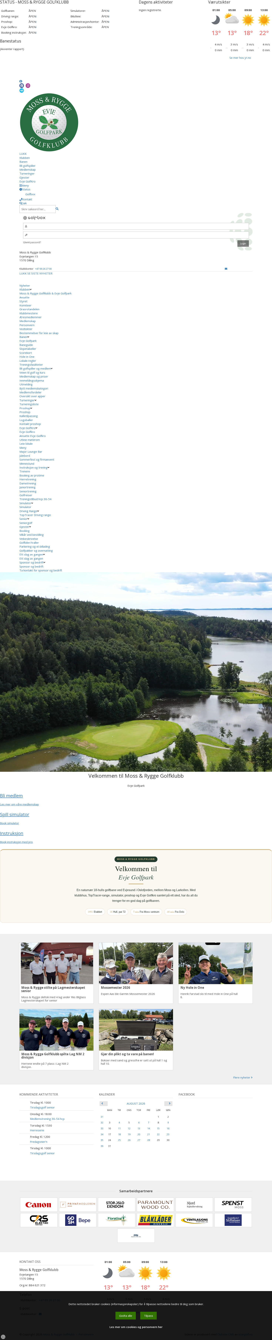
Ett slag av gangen (31, 554)
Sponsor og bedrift (31, 562)
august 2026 (136, 1103)
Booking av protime (31, 475)
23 (168, 1134)
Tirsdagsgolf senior (42, 1107)
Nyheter (24, 285)
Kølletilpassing (28, 416)
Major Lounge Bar (30, 451)
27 (138, 1140)
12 (129, 1128)
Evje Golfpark (27, 341)
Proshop (24, 408)
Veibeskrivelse (28, 539)
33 (102, 1128)
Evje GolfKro (27, 181)
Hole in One (26, 356)
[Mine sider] (20, 81)
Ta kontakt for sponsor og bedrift (40, 570)
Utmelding (26, 384)
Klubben (24, 158)
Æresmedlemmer (30, 317)
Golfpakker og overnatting (36, 550)
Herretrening (27, 479)
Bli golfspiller (27, 166)
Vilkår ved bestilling (31, 534)
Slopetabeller (27, 349)
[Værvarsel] (21, 90)
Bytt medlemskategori (33, 388)
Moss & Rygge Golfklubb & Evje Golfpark (45, 293)
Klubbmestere (28, 313)
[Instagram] (28, 85)
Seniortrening (27, 491)
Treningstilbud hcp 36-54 (35, 499)
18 (119, 1134)
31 (102, 1116)
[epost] (226, 268)
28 (148, 1140)
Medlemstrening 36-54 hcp (47, 1119)
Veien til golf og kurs (32, 372)
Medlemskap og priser (33, 376)
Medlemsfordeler (30, 392)
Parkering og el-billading (34, 546)
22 (158, 1134)
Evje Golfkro (27, 432)
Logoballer (26, 420)
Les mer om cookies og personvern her (136, 1327)
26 (129, 1140)
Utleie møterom (29, 440)
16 (168, 1128)
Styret (23, 301)
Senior (23, 519)
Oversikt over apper (32, 396)
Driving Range (28, 511)
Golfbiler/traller (29, 542)
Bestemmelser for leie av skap (38, 333)
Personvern (26, 325)
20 (138, 1134)
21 (148, 1134)
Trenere (24, 471)
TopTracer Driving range (35, 515)
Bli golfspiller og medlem (35, 368)
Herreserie (37, 1130)
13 (138, 1128)
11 (119, 1128)
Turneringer (27, 173)
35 (102, 1140)
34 (102, 1134)
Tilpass (148, 1315)
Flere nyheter (242, 1077)
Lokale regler (27, 361)
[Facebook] (21, 85)
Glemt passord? (32, 242)
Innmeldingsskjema (31, 380)
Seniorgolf (25, 523)
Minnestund (26, 463)
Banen (23, 161)
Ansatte (24, 297)
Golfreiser (25, 495)
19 (129, 1134)
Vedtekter (25, 329)
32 (102, 1122)
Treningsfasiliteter (31, 364)
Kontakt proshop (30, 424)
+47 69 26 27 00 (43, 268)
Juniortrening (27, 487)
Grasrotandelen (29, 309)
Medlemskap (27, 169)
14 (148, 1128)
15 (158, 1128)
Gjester (24, 177)
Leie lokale (26, 443)
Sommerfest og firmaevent (36, 459)
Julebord (24, 455)
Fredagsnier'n (38, 1142)
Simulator (25, 503)
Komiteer (25, 305)
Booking (24, 531)
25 (119, 1140)
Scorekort (25, 353)
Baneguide (26, 345)
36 (102, 1146)
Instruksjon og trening (33, 467)
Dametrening (27, 483)
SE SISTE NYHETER (39, 273)
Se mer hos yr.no (240, 57)
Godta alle (125, 1315)
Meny (22, 447)
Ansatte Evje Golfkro (32, 436)
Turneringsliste (29, 404)
